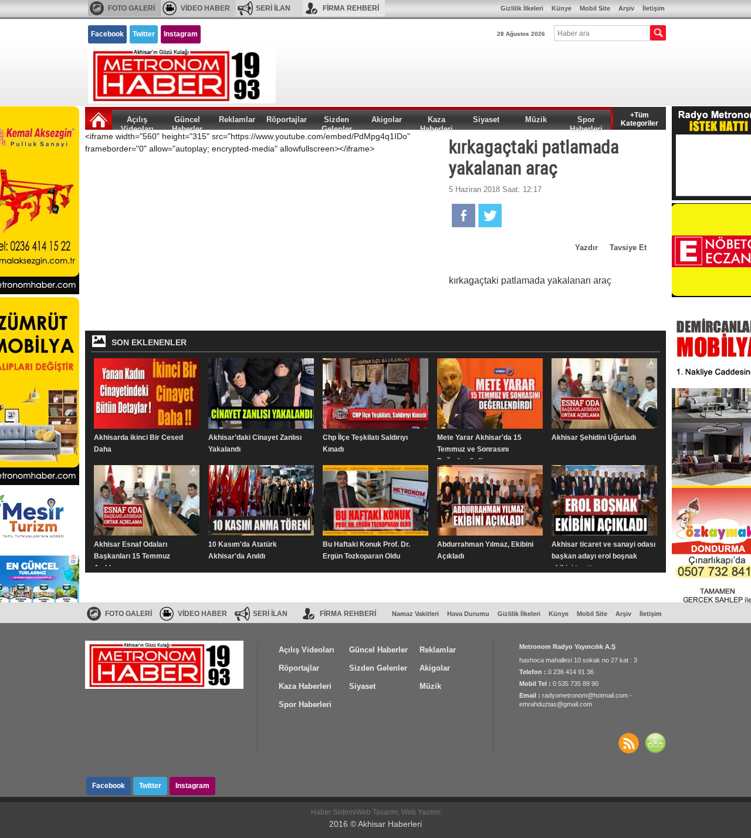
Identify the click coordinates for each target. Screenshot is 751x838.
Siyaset (486, 119)
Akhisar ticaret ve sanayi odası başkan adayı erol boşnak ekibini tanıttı (603, 556)
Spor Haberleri (586, 122)
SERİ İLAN (273, 8)
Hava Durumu (468, 613)
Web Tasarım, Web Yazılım (398, 812)
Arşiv (626, 8)
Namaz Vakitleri (415, 613)
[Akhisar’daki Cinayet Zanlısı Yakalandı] (261, 393)
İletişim (653, 8)
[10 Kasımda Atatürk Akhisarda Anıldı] (261, 500)
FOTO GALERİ (131, 8)
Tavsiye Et (628, 247)
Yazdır (586, 247)
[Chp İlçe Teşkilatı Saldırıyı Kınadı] (375, 393)
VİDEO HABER (205, 8)
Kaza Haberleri (436, 122)
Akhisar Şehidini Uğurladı (594, 437)
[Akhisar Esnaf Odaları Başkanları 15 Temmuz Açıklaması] (146, 500)
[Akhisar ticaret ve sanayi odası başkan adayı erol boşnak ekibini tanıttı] (604, 500)
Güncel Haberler (187, 122)
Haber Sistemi (333, 812)
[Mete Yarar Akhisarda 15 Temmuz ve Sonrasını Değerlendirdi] (490, 393)
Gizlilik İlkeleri (521, 8)
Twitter (144, 34)
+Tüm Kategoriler (639, 118)
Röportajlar (286, 119)
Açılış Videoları (137, 122)
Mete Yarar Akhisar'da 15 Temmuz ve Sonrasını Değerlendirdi (479, 449)
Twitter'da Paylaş (490, 215)
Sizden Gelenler (337, 122)
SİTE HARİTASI (655, 742)
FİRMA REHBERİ (351, 8)
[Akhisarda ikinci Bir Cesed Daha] (146, 393)
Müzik (536, 119)
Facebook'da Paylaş (463, 215)
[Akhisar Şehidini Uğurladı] (604, 393)
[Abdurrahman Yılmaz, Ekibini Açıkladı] (490, 500)
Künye (561, 8)
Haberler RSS (628, 742)
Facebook (107, 34)
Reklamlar (237, 119)
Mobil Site (595, 8)
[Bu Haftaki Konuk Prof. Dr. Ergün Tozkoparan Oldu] (375, 500)
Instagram (181, 34)
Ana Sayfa (98, 120)
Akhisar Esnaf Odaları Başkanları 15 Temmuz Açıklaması (132, 556)
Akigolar (386, 119)
